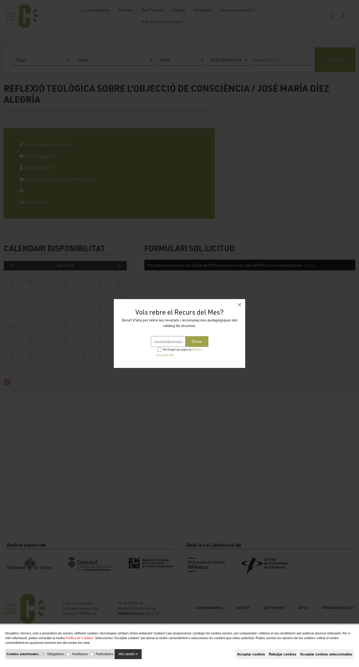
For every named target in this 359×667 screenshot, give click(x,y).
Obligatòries (55, 654)
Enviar (197, 341)
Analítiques (80, 654)
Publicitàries (104, 654)
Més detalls (127, 654)
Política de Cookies (79, 638)
